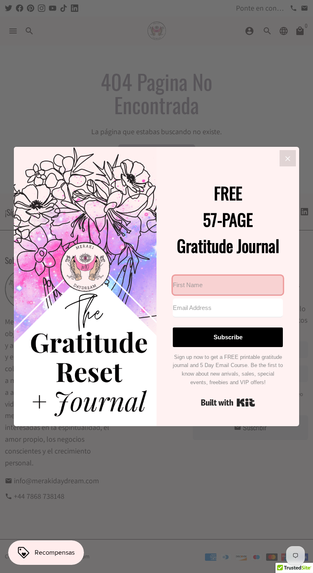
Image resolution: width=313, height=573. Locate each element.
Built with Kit (228, 402)
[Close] (288, 158)
